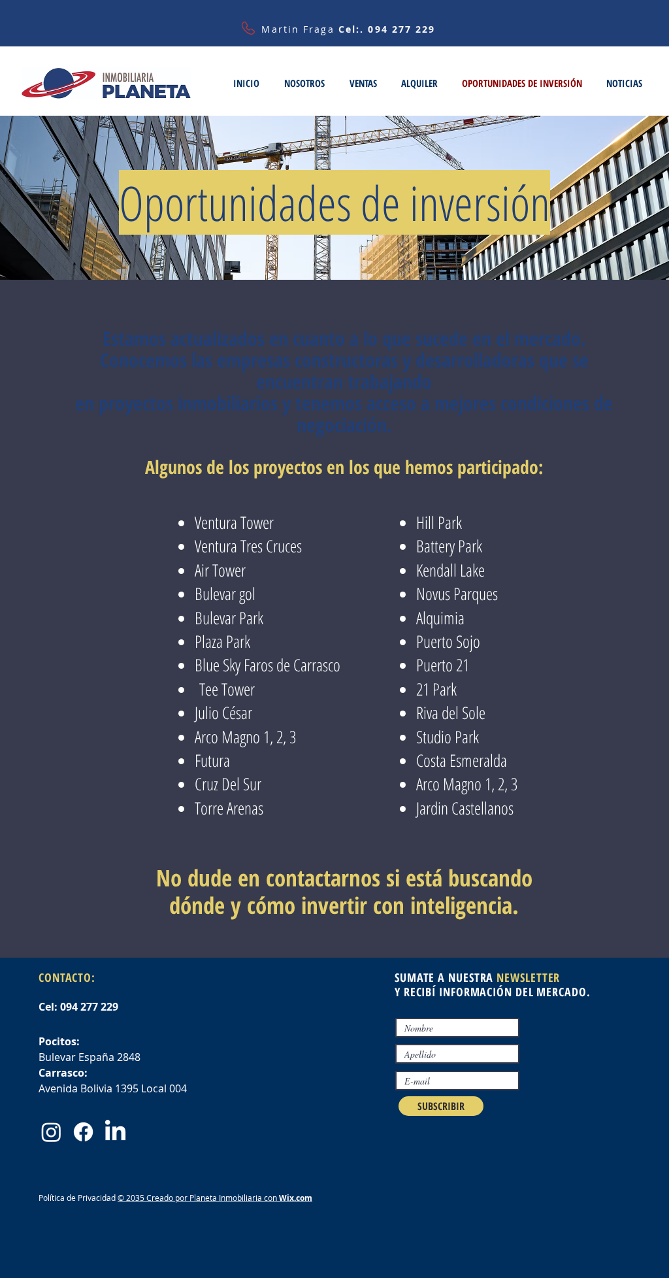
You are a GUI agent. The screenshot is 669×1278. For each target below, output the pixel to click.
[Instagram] (51, 1132)
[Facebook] (83, 1132)
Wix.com (295, 1197)
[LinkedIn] (115, 1132)
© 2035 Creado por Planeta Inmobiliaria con (198, 1197)
